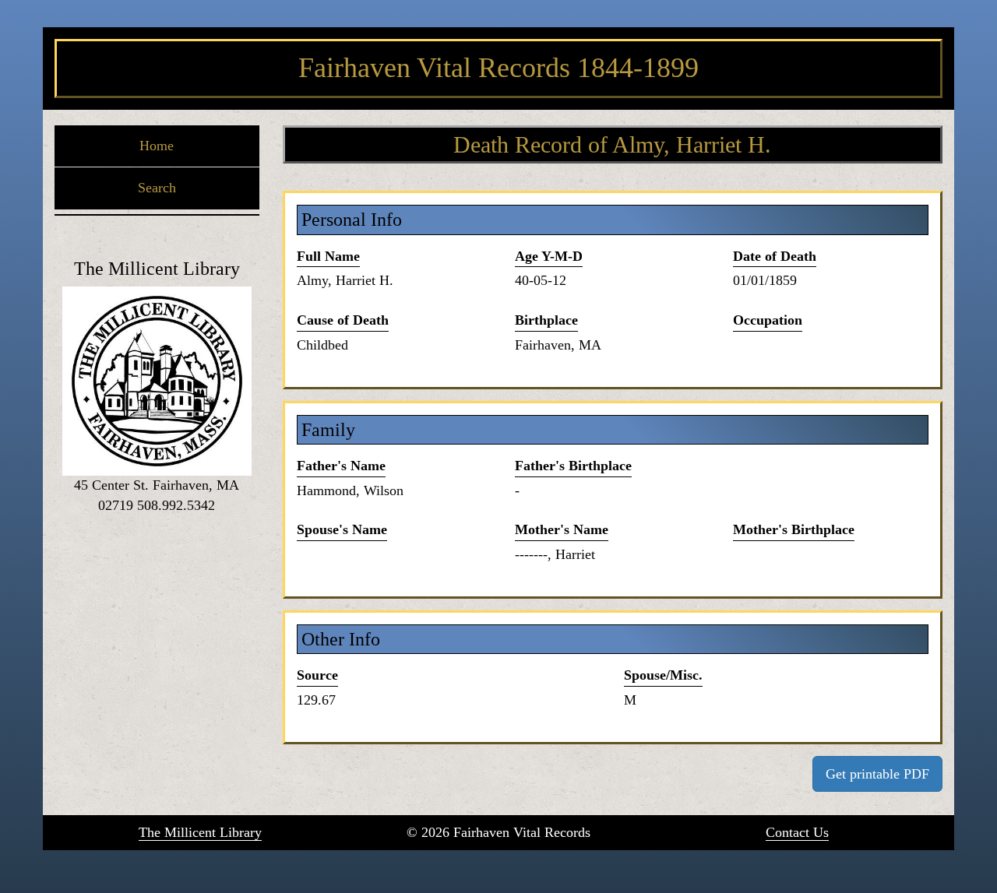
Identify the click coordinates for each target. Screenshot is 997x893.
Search (157, 187)
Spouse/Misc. (663, 675)
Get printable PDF (877, 774)
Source (317, 675)
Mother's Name (561, 529)
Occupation (767, 320)
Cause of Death (343, 320)
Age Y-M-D (549, 256)
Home (156, 145)
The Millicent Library (200, 832)
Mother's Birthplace (793, 529)
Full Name (328, 256)
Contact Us (797, 832)
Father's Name (341, 465)
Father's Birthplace (573, 465)
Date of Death (774, 256)
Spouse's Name (342, 529)
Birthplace (546, 320)
